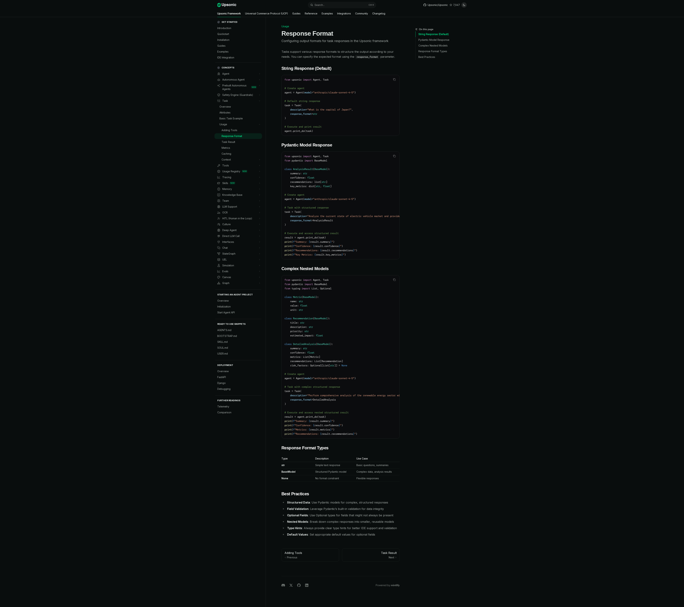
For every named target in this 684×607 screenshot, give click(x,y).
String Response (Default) (433, 34)
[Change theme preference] (464, 5)
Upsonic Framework (229, 13)
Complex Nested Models (433, 45)
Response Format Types (432, 51)
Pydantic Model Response (433, 39)
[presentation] (341, 205)
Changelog (378, 13)
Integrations (344, 13)
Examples (327, 13)
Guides (296, 13)
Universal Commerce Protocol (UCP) (266, 13)
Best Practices (426, 56)
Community (361, 13)
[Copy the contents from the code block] (394, 79)
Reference (311, 13)
